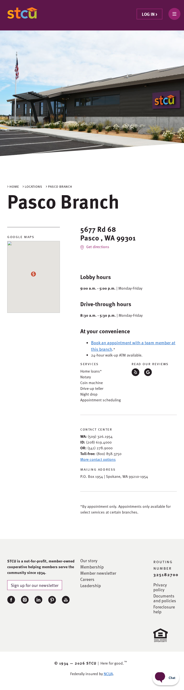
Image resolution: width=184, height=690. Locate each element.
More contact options (98, 459)
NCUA (108, 674)
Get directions (97, 247)
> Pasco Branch (59, 186)
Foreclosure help (164, 609)
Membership (92, 566)
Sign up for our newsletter (34, 585)
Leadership (90, 585)
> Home (13, 186)
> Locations (32, 186)
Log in (149, 14)
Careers (87, 579)
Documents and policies (164, 598)
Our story (88, 560)
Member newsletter (98, 573)
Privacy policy (160, 587)
